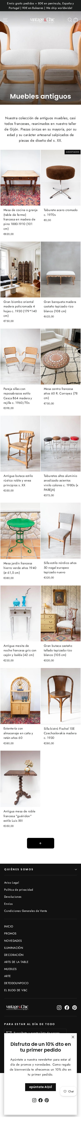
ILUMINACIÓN (13, 948)
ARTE (7, 976)
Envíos (8, 904)
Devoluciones (13, 897)
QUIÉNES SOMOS (19, 869)
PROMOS (10, 933)
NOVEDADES (13, 941)
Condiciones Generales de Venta (25, 911)
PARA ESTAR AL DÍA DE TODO (29, 1024)
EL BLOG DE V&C (15, 990)
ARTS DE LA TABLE (16, 962)
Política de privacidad (18, 890)
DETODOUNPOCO (16, 983)
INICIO (8, 926)
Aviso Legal (11, 882)
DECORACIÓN (14, 955)
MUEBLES (10, 969)
